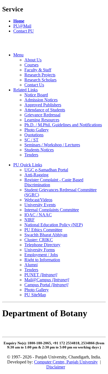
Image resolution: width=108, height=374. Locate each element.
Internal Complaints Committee (51, 209)
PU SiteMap (35, 294)
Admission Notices (41, 99)
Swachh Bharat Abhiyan (45, 234)
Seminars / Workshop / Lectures (52, 144)
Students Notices (39, 149)
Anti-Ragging (36, 174)
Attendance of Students (44, 109)
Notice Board (36, 94)
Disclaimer (55, 367)
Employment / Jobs (41, 254)
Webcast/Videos (38, 199)
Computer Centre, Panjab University (66, 362)
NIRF (29, 219)
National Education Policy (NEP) (53, 224)
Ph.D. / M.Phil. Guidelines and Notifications (63, 124)
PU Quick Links (27, 164)
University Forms (39, 249)
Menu (18, 54)
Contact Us (34, 84)
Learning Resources (41, 119)
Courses (31, 64)
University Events (40, 204)
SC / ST (31, 139)
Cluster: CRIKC (38, 239)
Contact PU (23, 31)
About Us (33, 59)
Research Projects (39, 74)
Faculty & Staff (37, 69)
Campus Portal (46, 284)
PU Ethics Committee (43, 229)
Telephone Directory (42, 244)
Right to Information (42, 259)
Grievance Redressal (42, 114)
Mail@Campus (46, 279)
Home (18, 21)
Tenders (31, 154)
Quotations (33, 134)
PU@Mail (22, 26)
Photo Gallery (36, 129)
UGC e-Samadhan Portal (46, 169)
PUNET (40, 274)
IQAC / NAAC (38, 214)
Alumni (31, 264)
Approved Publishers (42, 104)
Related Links (25, 89)
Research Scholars (40, 79)
